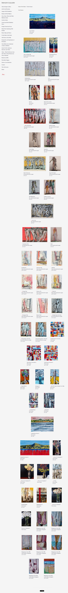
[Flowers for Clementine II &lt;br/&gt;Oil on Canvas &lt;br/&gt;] (27, 518)
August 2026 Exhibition (7, 11)
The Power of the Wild (6, 37)
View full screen (5, 67)
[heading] (5, 3)
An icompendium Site (48, 587)
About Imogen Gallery (6, 6)
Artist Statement (20, 10)
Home (3, 69)
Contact (3, 64)
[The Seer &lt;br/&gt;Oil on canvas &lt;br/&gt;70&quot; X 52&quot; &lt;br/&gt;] (35, 92)
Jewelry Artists (5, 20)
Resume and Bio (5, 57)
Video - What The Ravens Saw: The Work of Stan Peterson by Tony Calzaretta (8, 53)
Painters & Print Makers (6, 13)
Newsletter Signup (5, 60)
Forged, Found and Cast (7, 26)
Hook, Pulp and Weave (6, 32)
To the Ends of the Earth (7, 35)
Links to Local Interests (6, 62)
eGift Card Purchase (6, 9)
